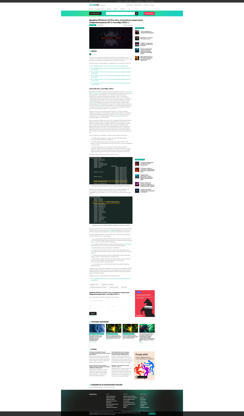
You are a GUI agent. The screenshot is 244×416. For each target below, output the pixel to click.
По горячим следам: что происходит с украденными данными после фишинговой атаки (147, 170)
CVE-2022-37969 (97, 93)
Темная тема (146, 4)
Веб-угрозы (108, 402)
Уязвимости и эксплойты (111, 407)
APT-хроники (143, 399)
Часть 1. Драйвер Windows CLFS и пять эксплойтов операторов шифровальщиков (109, 66)
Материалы (122, 8)
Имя (90, 306)
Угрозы (107, 394)
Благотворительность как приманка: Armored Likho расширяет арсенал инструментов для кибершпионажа (95, 338)
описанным (117, 116)
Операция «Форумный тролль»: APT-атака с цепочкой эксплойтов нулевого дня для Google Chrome (146, 51)
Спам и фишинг (109, 405)
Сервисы (115, 8)
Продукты (109, 8)
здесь (114, 414)
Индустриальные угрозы (111, 400)
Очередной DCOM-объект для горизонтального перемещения (146, 163)
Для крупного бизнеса (150, 1)
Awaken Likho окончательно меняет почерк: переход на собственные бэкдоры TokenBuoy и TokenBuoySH (99, 366)
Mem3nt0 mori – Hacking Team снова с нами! (146, 38)
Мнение (125, 407)
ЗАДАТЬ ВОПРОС (138, 4)
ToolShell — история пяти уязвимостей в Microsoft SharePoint (146, 44)
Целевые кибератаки (110, 396)
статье (99, 105)
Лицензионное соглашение (149, 411)
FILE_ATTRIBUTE (111, 231)
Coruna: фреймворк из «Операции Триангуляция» (147, 32)
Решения (91, 8)
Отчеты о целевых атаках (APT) (130, 397)
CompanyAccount (129, 4)
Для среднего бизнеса (139, 1)
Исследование (126, 400)
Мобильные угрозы (110, 399)
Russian (152, 4)
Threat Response (143, 396)
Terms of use (139, 411)
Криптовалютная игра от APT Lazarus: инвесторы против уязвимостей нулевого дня (146, 58)
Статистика (142, 400)
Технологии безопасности (128, 402)
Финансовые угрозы (110, 397)
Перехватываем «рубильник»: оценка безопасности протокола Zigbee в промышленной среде (146, 177)
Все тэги (142, 397)
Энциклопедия (143, 402)
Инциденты (125, 405)
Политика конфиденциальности (128, 411)
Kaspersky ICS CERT (144, 407)
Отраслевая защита (100, 8)
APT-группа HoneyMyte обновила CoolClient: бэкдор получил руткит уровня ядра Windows (99, 353)
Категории (125, 394)
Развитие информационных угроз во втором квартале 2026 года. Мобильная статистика (113, 337)
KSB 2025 (142, 405)
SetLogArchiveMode (126, 244)
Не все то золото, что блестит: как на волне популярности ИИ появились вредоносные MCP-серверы (147, 184)
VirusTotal (91, 102)
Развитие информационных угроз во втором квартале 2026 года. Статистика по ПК (130, 337)
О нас (129, 8)
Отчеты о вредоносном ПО (129, 399)
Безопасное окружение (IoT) (112, 404)
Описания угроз (143, 404)
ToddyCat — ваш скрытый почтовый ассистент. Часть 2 (120, 366)
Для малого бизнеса (128, 1)
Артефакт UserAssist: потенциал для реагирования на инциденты (147, 190)
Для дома (120, 1)
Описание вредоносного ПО (129, 404)
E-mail (113, 306)
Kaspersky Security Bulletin (129, 396)
